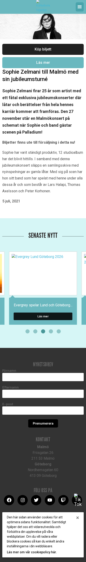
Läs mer (43, 62)
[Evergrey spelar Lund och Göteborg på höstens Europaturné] (43, 273)
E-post (7, 404)
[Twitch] (63, 500)
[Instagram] (22, 500)
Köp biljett (43, 49)
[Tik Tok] (77, 500)
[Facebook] (9, 500)
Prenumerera (43, 423)
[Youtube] (50, 500)
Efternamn (10, 387)
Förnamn (9, 370)
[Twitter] (36, 500)
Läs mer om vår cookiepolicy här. (32, 552)
